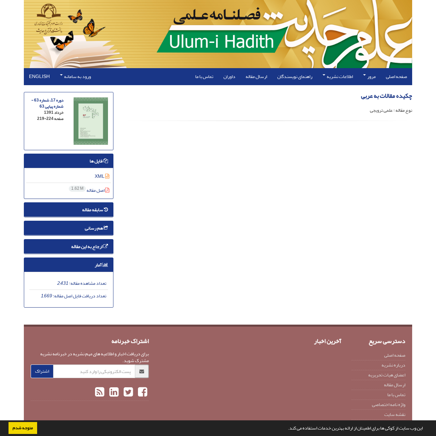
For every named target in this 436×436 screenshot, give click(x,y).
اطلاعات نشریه (339, 76)
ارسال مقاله (256, 76)
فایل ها (96, 161)
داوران (229, 76)
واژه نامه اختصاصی (388, 404)
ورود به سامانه (77, 76)
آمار (99, 264)
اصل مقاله (88, 190)
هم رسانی (94, 228)
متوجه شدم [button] (23, 428)
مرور (371, 76)
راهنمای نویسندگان (294, 76)
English (39, 76)
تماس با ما (204, 76)
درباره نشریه (393, 365)
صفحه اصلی (396, 76)
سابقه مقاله (93, 209)
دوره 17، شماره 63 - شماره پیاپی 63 (47, 103)
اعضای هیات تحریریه (386, 374)
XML (100, 176)
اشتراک (42, 371)
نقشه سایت (394, 414)
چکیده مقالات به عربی (386, 96)
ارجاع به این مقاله (87, 246)
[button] (286, 429)
